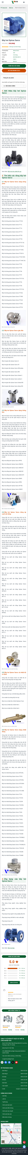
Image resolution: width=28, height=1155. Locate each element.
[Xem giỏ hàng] (25, 2)
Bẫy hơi (11, 7)
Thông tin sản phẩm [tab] (8, 78)
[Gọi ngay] (24, 1142)
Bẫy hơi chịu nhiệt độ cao (14, 171)
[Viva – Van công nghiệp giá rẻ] (15, 2)
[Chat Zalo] (24, 1146)
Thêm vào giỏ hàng (14, 66)
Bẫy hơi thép (11, 948)
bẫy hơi (22, 97)
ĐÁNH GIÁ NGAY (14, 982)
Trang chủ (4, 7)
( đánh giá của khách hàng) (15, 46)
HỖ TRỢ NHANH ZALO (14, 70)
